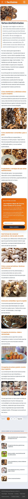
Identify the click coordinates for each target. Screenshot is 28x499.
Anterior (3, 418)
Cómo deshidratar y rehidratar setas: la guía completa (13, 93)
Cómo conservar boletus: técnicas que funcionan (12, 267)
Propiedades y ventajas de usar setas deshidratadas (13, 170)
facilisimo (12, 2)
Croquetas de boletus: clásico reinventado (11, 333)
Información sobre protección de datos (13, 219)
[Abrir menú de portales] (2, 2)
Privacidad (10, 493)
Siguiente (20, 418)
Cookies (16, 493)
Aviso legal (4, 493)
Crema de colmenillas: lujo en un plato (14, 301)
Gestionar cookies (15, 496)
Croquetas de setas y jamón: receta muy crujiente (13, 368)
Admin (23, 496)
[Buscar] (24, 2)
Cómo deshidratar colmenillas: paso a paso (14, 134)
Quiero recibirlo (14, 227)
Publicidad (22, 493)
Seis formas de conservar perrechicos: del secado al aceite (12, 235)
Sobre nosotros (5, 496)
